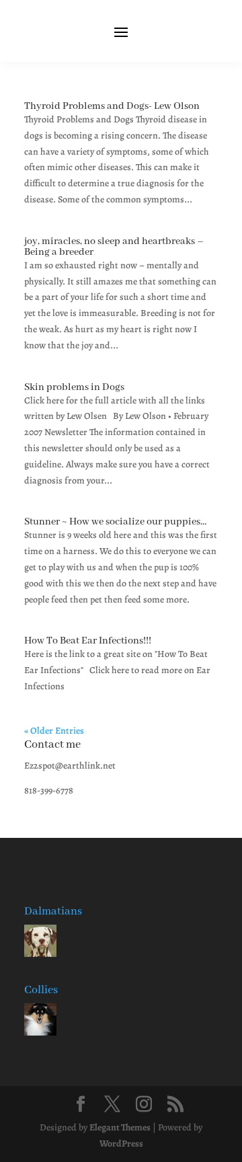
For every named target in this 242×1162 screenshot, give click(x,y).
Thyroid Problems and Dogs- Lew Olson (112, 106)
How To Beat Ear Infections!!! (87, 641)
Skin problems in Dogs (74, 387)
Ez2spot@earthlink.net (70, 765)
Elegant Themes (120, 1127)
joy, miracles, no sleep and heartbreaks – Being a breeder (114, 246)
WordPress (121, 1143)
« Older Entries (54, 730)
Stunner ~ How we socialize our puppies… (115, 522)
